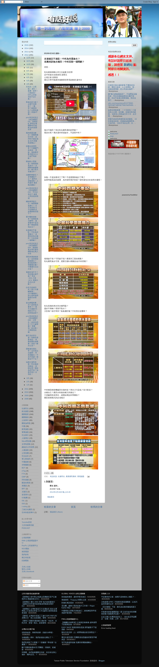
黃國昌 (24, 486)
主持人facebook (28, 571)
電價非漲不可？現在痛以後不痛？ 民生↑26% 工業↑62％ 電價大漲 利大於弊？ (32, 278)
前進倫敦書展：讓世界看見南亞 (73, 597)
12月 (28, 58)
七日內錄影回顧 (28, 525)
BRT (23, 489)
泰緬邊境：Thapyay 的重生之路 (73, 600)
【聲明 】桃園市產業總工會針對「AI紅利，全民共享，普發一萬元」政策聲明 (39, 622)
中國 (23, 426)
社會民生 (61, 476)
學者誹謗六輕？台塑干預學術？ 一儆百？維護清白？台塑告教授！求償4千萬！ (32, 108)
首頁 (73, 507)
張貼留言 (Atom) (56, 512)
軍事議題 (25, 432)
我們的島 (25, 555)
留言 (27, 585)
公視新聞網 (26, 538)
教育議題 (25, 429)
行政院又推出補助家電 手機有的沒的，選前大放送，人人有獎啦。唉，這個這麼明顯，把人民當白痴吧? (122, 87)
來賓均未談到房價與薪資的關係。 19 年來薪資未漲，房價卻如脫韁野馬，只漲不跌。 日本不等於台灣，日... (122, 121)
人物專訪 (25, 438)
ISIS (23, 504)
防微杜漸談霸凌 (67, 603)
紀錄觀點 (25, 561)
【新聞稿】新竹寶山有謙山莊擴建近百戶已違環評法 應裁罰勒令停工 (39, 598)
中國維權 (25, 462)
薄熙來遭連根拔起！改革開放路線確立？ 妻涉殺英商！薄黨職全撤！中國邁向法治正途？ (32, 263)
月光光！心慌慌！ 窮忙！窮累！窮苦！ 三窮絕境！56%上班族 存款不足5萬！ (32, 93)
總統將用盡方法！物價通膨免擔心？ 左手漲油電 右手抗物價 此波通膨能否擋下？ (32, 207)
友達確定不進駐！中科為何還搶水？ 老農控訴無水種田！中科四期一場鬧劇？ (32, 235)
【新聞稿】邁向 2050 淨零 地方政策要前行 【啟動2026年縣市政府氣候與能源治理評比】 (38, 604)
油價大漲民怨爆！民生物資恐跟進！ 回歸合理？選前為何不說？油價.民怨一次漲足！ (32, 368)
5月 (28, 81)
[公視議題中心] (113, 134)
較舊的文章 (96, 507)
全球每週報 (26, 444)
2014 (26, 48)
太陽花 (24, 492)
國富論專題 (26, 423)
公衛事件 (25, 420)
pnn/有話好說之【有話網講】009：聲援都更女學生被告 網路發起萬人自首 (32, 248)
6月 (28, 77)
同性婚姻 (25, 480)
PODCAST (26, 528)
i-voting (24, 506)
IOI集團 (25, 498)
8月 (28, 71)
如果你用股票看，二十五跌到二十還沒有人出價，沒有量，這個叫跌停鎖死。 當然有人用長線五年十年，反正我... (122, 113)
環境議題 (80, 476)
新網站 (128, 64)
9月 (28, 68)
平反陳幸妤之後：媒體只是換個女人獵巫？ (117, 597)
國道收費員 (26, 483)
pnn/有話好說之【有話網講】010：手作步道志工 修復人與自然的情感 (32, 193)
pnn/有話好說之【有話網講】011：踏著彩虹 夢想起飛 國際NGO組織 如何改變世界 (32, 123)
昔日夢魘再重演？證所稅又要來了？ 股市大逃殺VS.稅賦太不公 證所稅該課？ (32, 308)
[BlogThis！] (47, 473)
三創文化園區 (27, 509)
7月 (28, 74)
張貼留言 (50, 497)
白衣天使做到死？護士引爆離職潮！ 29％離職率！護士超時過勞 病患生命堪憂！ (32, 293)
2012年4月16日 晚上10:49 (60, 492)
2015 (26, 45)
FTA (23, 474)
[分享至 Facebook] (52, 473)
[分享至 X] (50, 473)
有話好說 (53, 476)
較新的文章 (50, 507)
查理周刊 (25, 495)
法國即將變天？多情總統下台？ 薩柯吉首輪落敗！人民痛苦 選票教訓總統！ (32, 180)
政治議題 (25, 411)
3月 (28, 378)
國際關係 (25, 417)
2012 (26, 55)
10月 (28, 64)
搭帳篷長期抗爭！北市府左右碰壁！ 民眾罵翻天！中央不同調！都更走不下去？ (32, 354)
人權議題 (25, 450)
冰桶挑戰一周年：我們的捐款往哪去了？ (37, 637)
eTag (24, 471)
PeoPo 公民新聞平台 (30, 546)
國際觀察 (25, 414)
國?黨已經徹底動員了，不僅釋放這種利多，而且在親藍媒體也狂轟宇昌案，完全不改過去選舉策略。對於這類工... (122, 97)
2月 (28, 382)
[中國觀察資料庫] (123, 148)
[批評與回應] (111, 136)
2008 (26, 399)
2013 (26, 52)
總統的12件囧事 (28, 447)
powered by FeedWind (129, 195)
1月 (28, 385)
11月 (28, 61)
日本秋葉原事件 (28, 512)
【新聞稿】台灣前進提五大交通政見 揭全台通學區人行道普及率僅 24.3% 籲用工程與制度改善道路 (39, 611)
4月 (28, 84)
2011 (26, 389)
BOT (23, 468)
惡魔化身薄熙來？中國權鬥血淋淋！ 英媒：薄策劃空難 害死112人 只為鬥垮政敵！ (32, 152)
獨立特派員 (26, 558)
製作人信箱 (26, 569)
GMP (24, 477)
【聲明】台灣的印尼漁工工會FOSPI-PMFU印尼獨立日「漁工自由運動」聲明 (39, 617)
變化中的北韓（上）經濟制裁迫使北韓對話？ (78, 632)
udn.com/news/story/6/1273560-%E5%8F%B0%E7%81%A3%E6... (121, 104)
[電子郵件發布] (88, 476)
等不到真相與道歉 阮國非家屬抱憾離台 (76, 642)
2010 (26, 392)
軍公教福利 (26, 459)
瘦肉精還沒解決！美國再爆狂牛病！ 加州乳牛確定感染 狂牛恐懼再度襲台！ (32, 138)
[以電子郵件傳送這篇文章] (45, 473)
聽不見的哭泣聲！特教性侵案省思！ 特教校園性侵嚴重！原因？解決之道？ (32, 341)
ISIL (23, 501)
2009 (26, 395)
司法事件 (25, 435)
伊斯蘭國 (25, 465)
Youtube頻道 (27, 522)
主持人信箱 (26, 567)
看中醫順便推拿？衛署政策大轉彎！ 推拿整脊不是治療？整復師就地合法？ (32, 222)
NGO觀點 (25, 549)
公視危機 (25, 453)
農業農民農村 (71, 476)
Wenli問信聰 (26, 441)
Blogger (102, 661)
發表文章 (28, 581)
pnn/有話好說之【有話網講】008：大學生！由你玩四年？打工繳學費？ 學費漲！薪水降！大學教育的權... (32, 324)
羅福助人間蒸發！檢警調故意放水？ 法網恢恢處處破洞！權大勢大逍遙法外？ (32, 166)
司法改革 (25, 456)
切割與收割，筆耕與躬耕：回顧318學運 (37, 632)
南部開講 (25, 552)
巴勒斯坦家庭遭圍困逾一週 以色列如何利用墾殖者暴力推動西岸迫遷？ (119, 613)
